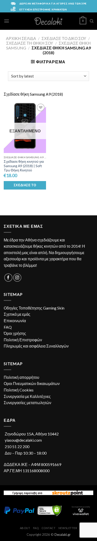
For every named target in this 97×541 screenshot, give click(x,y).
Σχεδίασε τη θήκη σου (29, 43)
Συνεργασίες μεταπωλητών (27, 402)
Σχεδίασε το (25, 185)
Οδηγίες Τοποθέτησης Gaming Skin (34, 308)
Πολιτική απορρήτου (21, 377)
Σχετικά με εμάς (17, 314)
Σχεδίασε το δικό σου (64, 38)
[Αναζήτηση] (91, 21)
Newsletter (67, 528)
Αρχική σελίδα (21, 38)
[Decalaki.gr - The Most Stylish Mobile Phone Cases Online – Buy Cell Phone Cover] (49, 21)
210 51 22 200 (17, 446)
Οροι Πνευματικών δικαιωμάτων (32, 383)
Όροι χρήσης (15, 333)
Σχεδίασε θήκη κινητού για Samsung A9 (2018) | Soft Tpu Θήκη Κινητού (24, 165)
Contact (49, 528)
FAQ (8, 327)
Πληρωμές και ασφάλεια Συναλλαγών (36, 346)
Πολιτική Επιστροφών (23, 339)
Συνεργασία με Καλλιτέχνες (27, 396)
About (25, 528)
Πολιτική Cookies (19, 389)
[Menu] (6, 21)
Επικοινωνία (15, 320)
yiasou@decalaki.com (23, 440)
